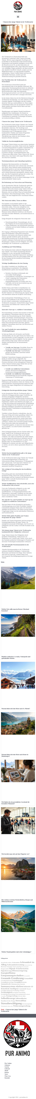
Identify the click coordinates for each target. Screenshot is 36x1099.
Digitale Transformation (18, 969)
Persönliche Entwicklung (18, 992)
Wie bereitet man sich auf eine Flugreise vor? (15, 854)
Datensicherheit (25, 966)
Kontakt (7, 1078)
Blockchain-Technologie (6, 966)
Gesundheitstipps (17, 980)
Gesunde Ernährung (12, 978)
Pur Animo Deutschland (10, 1084)
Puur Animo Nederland (10, 1092)
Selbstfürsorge (8, 998)
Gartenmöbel (27, 975)
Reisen (7, 1072)
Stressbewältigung (11, 1003)
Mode (6, 1070)
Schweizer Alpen (22, 996)
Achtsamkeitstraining (15, 965)
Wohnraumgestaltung (21, 1006)
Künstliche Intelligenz (10, 989)
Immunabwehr (6, 984)
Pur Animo (8, 1063)
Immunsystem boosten (18, 984)
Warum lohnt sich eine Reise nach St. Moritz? (15, 708)
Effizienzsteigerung (19, 971)
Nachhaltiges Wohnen (18, 990)
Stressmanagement (27, 1003)
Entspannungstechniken (12, 975)
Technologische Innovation (7, 1006)
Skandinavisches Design (8, 1001)
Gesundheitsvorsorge (7, 982)
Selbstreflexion (21, 998)
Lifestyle (7, 1069)
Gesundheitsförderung (6, 980)
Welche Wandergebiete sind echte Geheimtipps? (16, 952)
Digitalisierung (6, 971)
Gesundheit (28, 978)
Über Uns (8, 1076)
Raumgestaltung (11, 996)
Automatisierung (28, 965)
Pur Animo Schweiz (9, 1088)
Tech (2, 1009)
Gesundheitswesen (20, 982)
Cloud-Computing (16, 966)
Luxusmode (22, 989)
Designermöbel (5, 968)
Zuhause (7, 1065)
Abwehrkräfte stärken (6, 962)
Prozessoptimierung (20, 994)
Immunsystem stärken (12, 986)
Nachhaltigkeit (6, 992)
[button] (18, 16)
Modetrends (10, 990)
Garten (7, 1067)
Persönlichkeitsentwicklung (8, 994)
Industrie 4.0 (28, 986)
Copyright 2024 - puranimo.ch (18, 1097)
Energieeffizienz (8, 973)
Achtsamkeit (15, 962)
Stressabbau (21, 1001)
